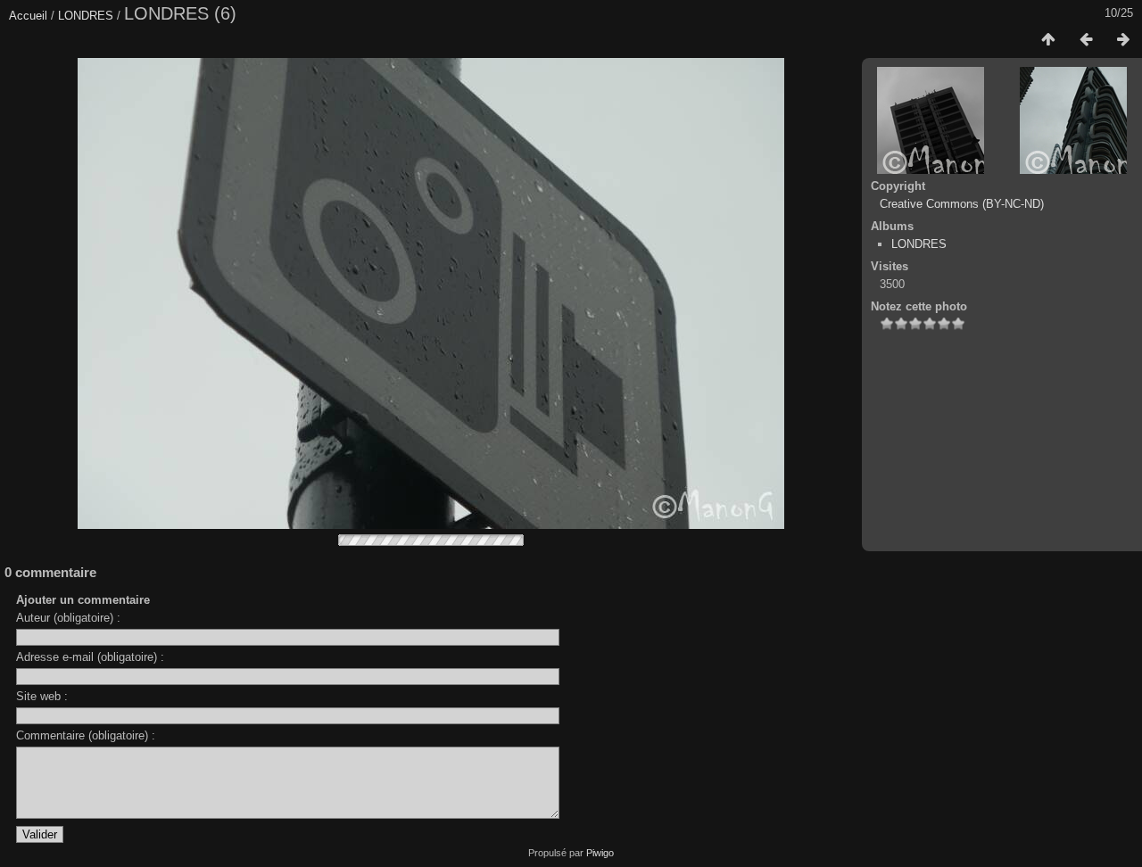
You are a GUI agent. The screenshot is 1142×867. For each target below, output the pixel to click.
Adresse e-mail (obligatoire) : (90, 657)
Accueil (28, 15)
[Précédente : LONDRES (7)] (1086, 40)
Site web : (42, 696)
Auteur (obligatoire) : (68, 617)
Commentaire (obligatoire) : (85, 735)
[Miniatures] (1048, 40)
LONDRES (85, 15)
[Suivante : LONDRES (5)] (1123, 40)
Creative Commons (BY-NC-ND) (962, 204)
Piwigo (600, 852)
